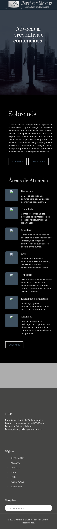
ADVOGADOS (17, 458)
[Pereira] (28, 5)
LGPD (13, 477)
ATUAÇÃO (15, 463)
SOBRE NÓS (16, 486)
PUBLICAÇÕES (17, 482)
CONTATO (15, 467)
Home (13, 472)
